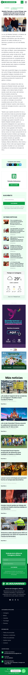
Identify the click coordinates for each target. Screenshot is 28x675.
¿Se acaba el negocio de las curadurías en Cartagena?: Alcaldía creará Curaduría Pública (14, 397)
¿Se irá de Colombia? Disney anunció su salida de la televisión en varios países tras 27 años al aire (13, 425)
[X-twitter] (18, 600)
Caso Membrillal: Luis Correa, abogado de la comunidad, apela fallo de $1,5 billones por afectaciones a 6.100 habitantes (17, 231)
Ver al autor (14, 184)
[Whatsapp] (24, 671)
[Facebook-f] (15, 600)
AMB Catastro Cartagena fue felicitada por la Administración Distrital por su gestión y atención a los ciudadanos (17, 239)
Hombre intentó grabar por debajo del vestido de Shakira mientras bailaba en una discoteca (14, 507)
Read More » (4, 404)
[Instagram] (12, 600)
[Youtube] (10, 600)
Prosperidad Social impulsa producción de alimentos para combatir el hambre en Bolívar (11, 452)
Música (7, 8)
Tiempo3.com (16, 296)
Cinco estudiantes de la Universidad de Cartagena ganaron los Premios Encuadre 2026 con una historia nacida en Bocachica (17, 223)
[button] (22, 2)
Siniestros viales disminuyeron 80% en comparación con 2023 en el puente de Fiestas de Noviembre (14, 534)
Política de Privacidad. (18, 208)
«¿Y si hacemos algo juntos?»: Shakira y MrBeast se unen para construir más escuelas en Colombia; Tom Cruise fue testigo (17, 265)
